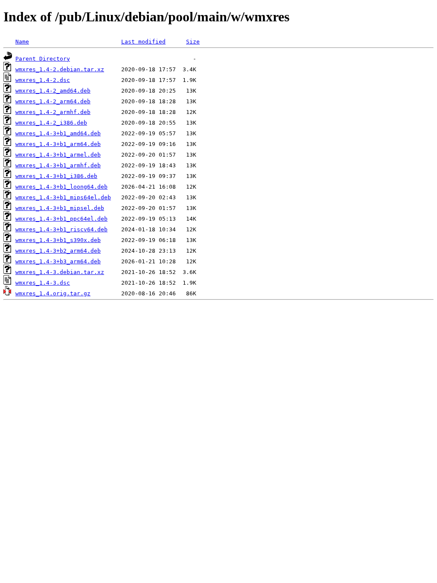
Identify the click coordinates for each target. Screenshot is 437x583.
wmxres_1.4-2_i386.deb (51, 123)
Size (193, 41)
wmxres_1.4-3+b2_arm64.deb (58, 251)
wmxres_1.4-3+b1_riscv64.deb (61, 229)
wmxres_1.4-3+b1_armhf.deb (58, 165)
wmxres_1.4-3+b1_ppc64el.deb (61, 219)
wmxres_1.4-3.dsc (42, 283)
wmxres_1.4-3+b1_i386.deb (56, 176)
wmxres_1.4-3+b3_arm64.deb (58, 261)
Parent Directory (42, 58)
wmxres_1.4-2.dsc (42, 80)
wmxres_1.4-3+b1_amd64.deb (58, 133)
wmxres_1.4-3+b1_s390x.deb (58, 240)
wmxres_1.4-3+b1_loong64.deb (61, 187)
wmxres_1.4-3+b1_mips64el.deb (63, 197)
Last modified (143, 41)
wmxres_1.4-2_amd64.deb (52, 90)
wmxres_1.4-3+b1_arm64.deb (58, 144)
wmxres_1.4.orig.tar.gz (52, 293)
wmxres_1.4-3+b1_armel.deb (58, 155)
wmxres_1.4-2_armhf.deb (52, 112)
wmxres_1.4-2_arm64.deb (52, 101)
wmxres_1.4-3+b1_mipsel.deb (59, 208)
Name (22, 41)
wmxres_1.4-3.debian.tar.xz (59, 272)
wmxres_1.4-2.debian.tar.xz (59, 69)
